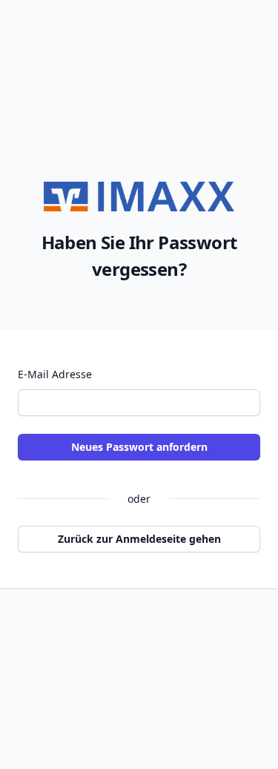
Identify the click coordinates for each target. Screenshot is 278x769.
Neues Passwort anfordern (139, 447)
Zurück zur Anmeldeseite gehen (139, 539)
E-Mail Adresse (55, 374)
